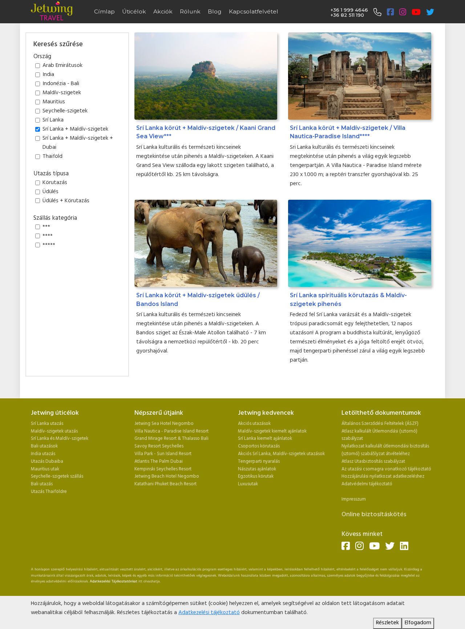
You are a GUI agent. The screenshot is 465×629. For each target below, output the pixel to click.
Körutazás (55, 183)
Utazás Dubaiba (47, 461)
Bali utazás (42, 484)
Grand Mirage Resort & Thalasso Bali (171, 438)
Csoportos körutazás (259, 446)
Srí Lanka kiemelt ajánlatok (265, 438)
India (48, 75)
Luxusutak (248, 484)
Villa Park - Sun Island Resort (162, 454)
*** (46, 227)
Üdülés (50, 192)
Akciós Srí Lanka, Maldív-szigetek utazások (281, 454)
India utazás (43, 454)
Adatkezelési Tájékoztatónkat (113, 581)
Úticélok (134, 11)
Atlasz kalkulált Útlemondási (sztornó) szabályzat (379, 435)
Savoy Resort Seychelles (158, 446)
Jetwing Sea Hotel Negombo (164, 423)
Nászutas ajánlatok (257, 469)
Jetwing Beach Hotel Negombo (166, 476)
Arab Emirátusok (62, 65)
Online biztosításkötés (373, 514)
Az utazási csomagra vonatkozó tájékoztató (386, 469)
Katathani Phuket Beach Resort (165, 484)
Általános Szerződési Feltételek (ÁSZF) (379, 423)
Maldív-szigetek (62, 93)
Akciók (163, 11)
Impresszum (353, 499)
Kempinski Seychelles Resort (162, 469)
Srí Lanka (53, 120)
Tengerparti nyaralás (259, 461)
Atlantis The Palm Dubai (158, 461)
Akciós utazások (254, 423)
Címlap (104, 11)
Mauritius (54, 102)
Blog (215, 11)
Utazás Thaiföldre (49, 491)
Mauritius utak (45, 469)
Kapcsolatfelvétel (253, 11)
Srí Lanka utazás (47, 423)
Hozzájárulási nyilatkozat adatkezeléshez (382, 476)
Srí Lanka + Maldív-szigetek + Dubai (78, 143)
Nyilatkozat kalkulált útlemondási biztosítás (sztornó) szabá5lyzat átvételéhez (385, 450)
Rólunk (190, 11)
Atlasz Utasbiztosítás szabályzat (373, 461)
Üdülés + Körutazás (66, 201)
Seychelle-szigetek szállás (57, 476)
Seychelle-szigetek (65, 111)
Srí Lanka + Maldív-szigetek (75, 129)
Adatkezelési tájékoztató (209, 612)
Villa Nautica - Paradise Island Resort (171, 431)
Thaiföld (52, 156)
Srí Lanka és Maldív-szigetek (59, 438)
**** (48, 236)
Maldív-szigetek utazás (54, 431)
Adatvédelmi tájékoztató (366, 484)
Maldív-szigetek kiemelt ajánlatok (272, 431)
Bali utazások (44, 446)
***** (49, 245)
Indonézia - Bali (61, 84)
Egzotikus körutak (256, 476)
